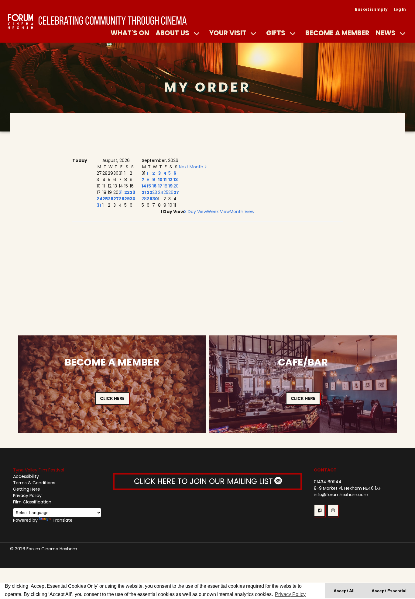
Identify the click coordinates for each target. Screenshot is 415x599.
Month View (242, 211)
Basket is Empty (371, 9)
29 (127, 199)
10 (160, 180)
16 (154, 186)
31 (99, 205)
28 (121, 199)
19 (170, 186)
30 (132, 199)
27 (116, 199)
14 (144, 186)
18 (165, 186)
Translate (63, 520)
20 (176, 186)
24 (99, 199)
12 (170, 180)
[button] (319, 510)
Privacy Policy (27, 495)
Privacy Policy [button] (290, 594)
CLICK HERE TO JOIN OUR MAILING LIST (204, 481)
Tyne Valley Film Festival (38, 470)
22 (127, 192)
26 (110, 199)
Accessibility (26, 476)
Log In (400, 9)
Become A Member (337, 33)
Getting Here (26, 489)
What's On (130, 33)
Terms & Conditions (34, 483)
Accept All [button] (344, 590)
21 (120, 192)
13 (175, 180)
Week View (218, 211)
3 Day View (195, 211)
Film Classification (32, 502)
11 (164, 180)
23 (132, 192)
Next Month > (193, 167)
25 (105, 199)
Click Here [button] (112, 398)
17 (160, 186)
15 (149, 186)
